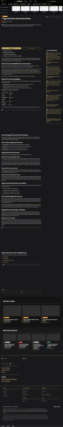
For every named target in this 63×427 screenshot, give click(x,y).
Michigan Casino (24, 390)
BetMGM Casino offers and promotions (26, 71)
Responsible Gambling (9, 379)
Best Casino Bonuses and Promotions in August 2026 (24, 346)
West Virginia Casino (25, 395)
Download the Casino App (37, 4)
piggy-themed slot (6, 211)
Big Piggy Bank (5, 256)
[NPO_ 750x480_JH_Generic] (21, 276)
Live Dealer (4, 391)
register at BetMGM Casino (9, 76)
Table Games (10, 4)
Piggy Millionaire (6, 258)
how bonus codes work (37, 72)
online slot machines (24, 59)
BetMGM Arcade (15, 4)
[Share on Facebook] (14, 292)
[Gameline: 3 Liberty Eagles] (34, 8)
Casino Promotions (32, 48)
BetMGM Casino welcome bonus (18, 70)
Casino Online (6, 370)
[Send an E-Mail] (21, 292)
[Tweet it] (6, 292)
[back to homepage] (8, 1)
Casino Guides (7, 342)
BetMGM (4, 21)
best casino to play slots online (25, 138)
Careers (23, 401)
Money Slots (4, 4)
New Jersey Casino (25, 391)
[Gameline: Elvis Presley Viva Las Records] (53, 8)
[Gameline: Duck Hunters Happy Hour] (15, 8)
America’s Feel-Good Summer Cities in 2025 (53, 346)
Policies (58, 406)
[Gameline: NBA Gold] (25, 8)
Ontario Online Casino (6, 396)
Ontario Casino (24, 392)
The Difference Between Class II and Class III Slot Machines (38, 346)
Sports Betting (6, 368)
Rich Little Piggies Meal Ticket (8, 260)
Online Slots (5, 392)
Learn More (15, 12)
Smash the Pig (5, 262)
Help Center (6, 381)
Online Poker (5, 395)
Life (49, 342)
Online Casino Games (6, 390)
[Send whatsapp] (29, 292)
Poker (30, 1)
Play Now (25, 12)
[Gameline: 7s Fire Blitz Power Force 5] (44, 8)
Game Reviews (5, 16)
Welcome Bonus (11, 48)
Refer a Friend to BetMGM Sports (46, 395)
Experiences (29, 4)
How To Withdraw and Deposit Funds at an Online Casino (10, 346)
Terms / (55, 406)
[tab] (5, 7)
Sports (35, 1)
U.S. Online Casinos (22, 4)
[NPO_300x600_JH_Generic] (53, 31)
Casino (25, 1)
